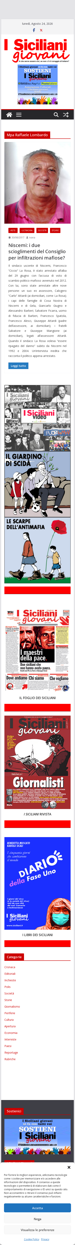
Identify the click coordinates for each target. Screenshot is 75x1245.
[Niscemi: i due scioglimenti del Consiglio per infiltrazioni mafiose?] (37, 194)
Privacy (45, 1239)
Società (42, 241)
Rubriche (10, 1070)
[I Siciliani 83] (64, 20)
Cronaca (9, 978)
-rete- (13, 241)
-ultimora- (27, 241)
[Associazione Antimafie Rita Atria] (46, 15)
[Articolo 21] (39, 3)
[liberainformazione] (8, 15)
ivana (32, 249)
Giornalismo (12, 1018)
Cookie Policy (31, 1239)
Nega (37, 1219)
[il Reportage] (52, 9)
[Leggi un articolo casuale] (66, 126)
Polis (7, 998)
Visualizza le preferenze (37, 1230)
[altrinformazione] (17, 26)
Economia (10, 1044)
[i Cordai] (36, 9)
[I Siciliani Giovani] (9, 126)
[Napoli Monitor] (23, 15)
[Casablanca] (51, 3)
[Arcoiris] (25, 3)
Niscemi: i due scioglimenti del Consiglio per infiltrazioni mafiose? (37, 262)
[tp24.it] (26, 20)
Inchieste (10, 991)
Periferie (9, 1024)
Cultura (9, 1031)
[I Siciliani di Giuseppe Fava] (48, 20)
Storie (55, 241)
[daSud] (62, 3)
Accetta (37, 1208)
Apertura (10, 1037)
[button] (69, 1167)
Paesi (7, 1057)
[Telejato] (17, 20)
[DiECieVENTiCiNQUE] (15, 9)
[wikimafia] (34, 20)
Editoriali (9, 985)
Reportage (11, 1064)
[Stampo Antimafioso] (5, 20)
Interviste (10, 1051)
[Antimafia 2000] (8, 3)
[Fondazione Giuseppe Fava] (40, 20)
